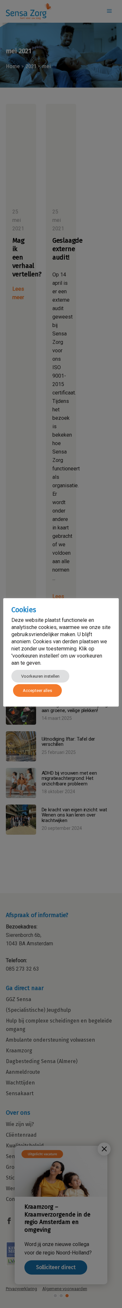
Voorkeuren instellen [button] (40, 676)
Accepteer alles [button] (37, 690)
